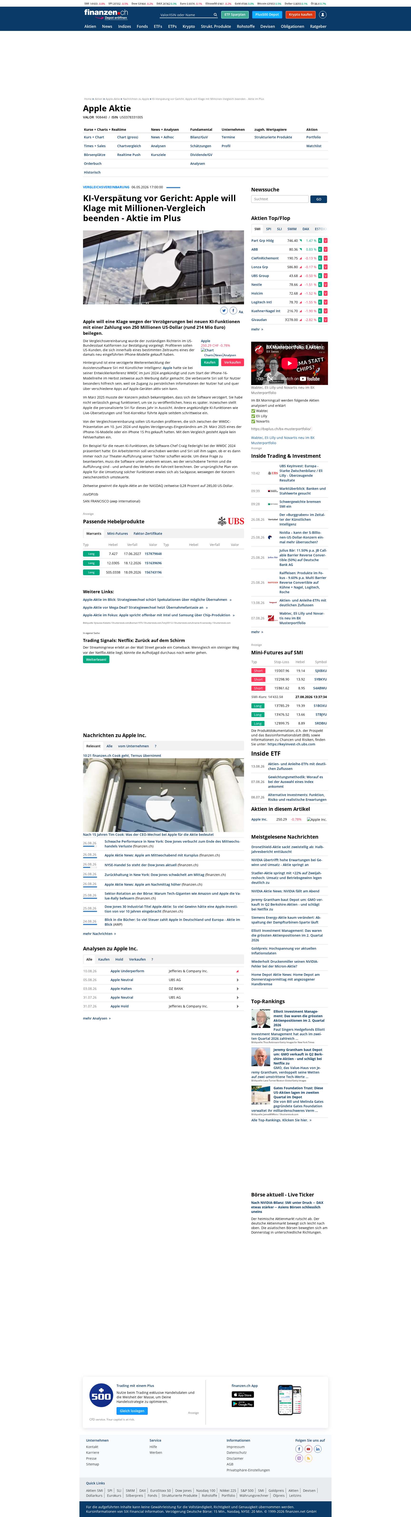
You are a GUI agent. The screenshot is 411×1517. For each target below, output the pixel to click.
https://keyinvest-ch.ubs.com (291, 744)
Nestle (256, 284)
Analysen (158, 146)
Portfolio (313, 137)
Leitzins (295, 1495)
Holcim (257, 293)
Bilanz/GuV (199, 137)
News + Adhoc (162, 137)
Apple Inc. (259, 819)
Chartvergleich (129, 146)
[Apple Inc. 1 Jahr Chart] (317, 819)
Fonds (142, 26)
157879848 (153, 553)
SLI (119, 1490)
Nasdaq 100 (205, 1490)
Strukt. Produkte (216, 26)
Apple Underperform (127, 971)
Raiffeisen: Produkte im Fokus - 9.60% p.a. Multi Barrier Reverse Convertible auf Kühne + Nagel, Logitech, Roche (302, 582)
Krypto (189, 26)
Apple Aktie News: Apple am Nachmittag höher (143, 884)
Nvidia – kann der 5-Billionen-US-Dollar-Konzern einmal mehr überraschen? (301, 537)
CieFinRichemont (265, 258)
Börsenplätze (94, 154)
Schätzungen (200, 146)
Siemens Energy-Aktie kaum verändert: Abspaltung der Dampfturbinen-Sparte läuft (286, 919)
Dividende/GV (201, 154)
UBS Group (260, 275)
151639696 (153, 563)
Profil (226, 146)
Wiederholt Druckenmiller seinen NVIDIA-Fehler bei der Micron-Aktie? (284, 963)
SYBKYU (320, 679)
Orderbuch (93, 163)
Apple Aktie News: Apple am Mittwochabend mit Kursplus (151, 855)
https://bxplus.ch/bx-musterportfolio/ (281, 429)
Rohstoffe (246, 26)
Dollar (289, 3)
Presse (91, 1459)
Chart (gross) (127, 137)
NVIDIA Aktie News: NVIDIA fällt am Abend (285, 891)
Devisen (267, 26)
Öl (312, 3)
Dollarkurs (94, 1495)
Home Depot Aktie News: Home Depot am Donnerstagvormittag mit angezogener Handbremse (285, 979)
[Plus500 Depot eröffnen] (111, 17)
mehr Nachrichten (98, 933)
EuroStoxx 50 (160, 1490)
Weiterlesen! (96, 659)
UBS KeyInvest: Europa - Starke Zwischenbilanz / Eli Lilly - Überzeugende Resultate (301, 473)
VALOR (88, 117)
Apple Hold (120, 1006)
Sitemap (92, 1464)
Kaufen (209, 362)
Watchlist (314, 146)
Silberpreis (134, 1495)
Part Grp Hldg (262, 240)
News (107, 26)
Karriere (92, 1453)
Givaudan (259, 319)
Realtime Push (129, 154)
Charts (209, 355)
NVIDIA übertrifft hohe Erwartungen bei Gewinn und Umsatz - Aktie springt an (286, 862)
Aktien (90, 26)
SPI (110, 3)
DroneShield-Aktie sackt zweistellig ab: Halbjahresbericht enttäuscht (287, 849)
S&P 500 (247, 1490)
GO (318, 199)
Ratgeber (318, 26)
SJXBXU (321, 670)
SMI (86, 3)
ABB (254, 249)
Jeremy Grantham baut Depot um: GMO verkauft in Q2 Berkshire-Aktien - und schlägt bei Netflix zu (287, 904)
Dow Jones (183, 1490)
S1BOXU (320, 705)
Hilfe (153, 1447)
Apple (205, 341)
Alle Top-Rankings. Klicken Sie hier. (279, 1120)
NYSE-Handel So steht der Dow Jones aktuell (141, 865)
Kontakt (92, 1447)
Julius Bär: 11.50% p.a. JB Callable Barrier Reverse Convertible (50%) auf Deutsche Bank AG (303, 557)
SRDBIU (321, 723)
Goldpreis (276, 1490)
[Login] (323, 15)
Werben (156, 1453)
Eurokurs (114, 1495)
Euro (183, 3)
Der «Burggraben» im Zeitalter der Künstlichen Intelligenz (302, 519)
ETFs (158, 26)
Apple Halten (121, 988)
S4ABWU (320, 688)
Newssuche (265, 189)
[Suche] (215, 14)
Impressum (236, 1447)
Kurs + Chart (94, 137)
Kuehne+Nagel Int (265, 311)
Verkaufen (232, 362)
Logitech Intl (261, 302)
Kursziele (158, 154)
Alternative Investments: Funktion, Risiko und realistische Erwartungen (297, 797)
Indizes (124, 26)
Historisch (92, 172)
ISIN (115, 117)
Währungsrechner (254, 1495)
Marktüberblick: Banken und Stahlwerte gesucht (302, 491)
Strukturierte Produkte (273, 137)
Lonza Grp (259, 267)
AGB (230, 1464)
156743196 (153, 572)
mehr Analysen (95, 1018)
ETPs (172, 26)
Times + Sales (95, 146)
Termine (228, 137)
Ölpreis (279, 1495)
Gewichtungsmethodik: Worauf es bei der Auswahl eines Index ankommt (295, 782)
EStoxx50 (211, 3)
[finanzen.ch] (106, 12)
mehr (255, 329)
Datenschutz (237, 1453)
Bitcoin (261, 3)
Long (91, 553)
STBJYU (321, 714)
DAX (159, 3)
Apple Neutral (122, 979)
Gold (238, 3)
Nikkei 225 (228, 1490)
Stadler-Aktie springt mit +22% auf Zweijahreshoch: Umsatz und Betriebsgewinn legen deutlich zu (286, 878)
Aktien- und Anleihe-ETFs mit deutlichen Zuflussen (302, 602)
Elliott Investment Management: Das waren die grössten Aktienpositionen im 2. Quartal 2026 (287, 935)
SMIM (130, 1490)
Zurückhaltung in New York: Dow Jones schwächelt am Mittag (154, 874)
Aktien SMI (94, 1490)
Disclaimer (235, 1459)
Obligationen (292, 26)
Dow (134, 3)
